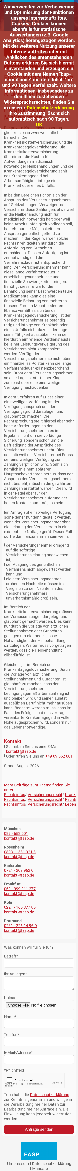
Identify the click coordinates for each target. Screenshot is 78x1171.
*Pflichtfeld (14, 1070)
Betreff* (11, 956)
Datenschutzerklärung (50, 108)
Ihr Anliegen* (15, 973)
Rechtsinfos (14, 794)
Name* (10, 1016)
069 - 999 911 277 (20, 888)
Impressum (19, 1163)
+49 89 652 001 (59, 756)
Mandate (40, 1168)
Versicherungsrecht (45, 794)
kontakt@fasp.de (21, 751)
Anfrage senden (39, 1129)
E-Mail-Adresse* (18, 1052)
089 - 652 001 (16, 833)
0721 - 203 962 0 (18, 870)
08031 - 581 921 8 (20, 852)
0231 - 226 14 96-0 (20, 925)
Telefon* (11, 1034)
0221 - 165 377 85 (20, 907)
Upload (10, 997)
